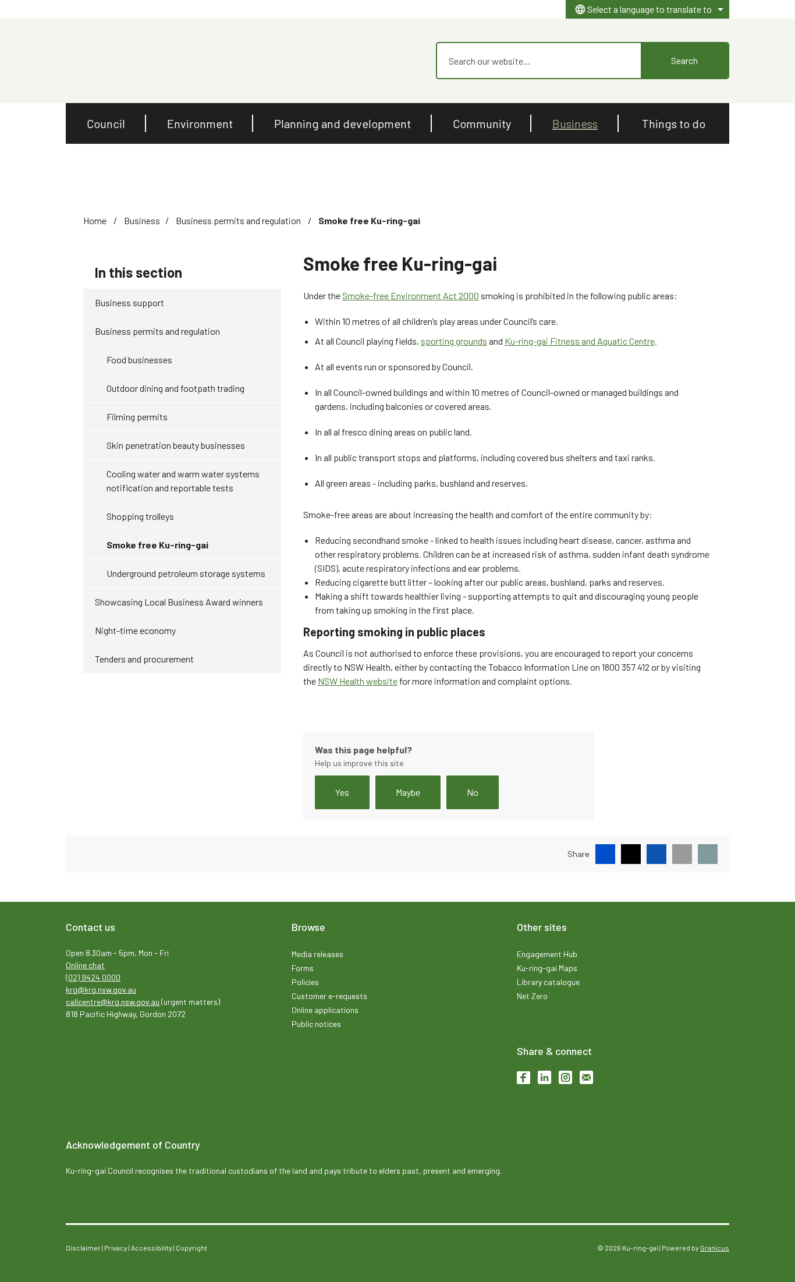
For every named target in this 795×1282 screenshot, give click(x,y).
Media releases (317, 954)
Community (482, 123)
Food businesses (139, 359)
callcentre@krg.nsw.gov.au (112, 1002)
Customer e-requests (329, 996)
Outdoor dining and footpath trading (175, 388)
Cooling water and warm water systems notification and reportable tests (183, 480)
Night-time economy (135, 630)
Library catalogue (548, 982)
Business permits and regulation (239, 220)
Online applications (325, 1010)
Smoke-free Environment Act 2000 (410, 295)
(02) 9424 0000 (93, 977)
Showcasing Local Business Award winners (179, 601)
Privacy (115, 1248)
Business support (129, 302)
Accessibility (151, 1248)
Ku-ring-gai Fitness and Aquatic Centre (580, 340)
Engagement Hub (547, 954)
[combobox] (647, 9)
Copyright (191, 1248)
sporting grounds (454, 340)
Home (95, 220)
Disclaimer (83, 1248)
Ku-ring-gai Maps (547, 968)
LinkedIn (544, 1077)
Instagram (565, 1077)
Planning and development (342, 123)
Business (575, 123)
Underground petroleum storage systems (186, 573)
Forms (303, 968)
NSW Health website (358, 680)
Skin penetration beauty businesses (176, 445)
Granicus (714, 1248)
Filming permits (137, 416)
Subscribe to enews (586, 1077)
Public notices (316, 1024)
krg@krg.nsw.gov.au (101, 989)
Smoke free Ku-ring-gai (157, 544)
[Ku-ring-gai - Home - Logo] (92, 60)
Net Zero (532, 996)
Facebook (523, 1077)
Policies (305, 982)
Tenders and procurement (144, 658)
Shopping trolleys (140, 516)
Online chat (85, 965)
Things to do (673, 123)
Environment (200, 123)
